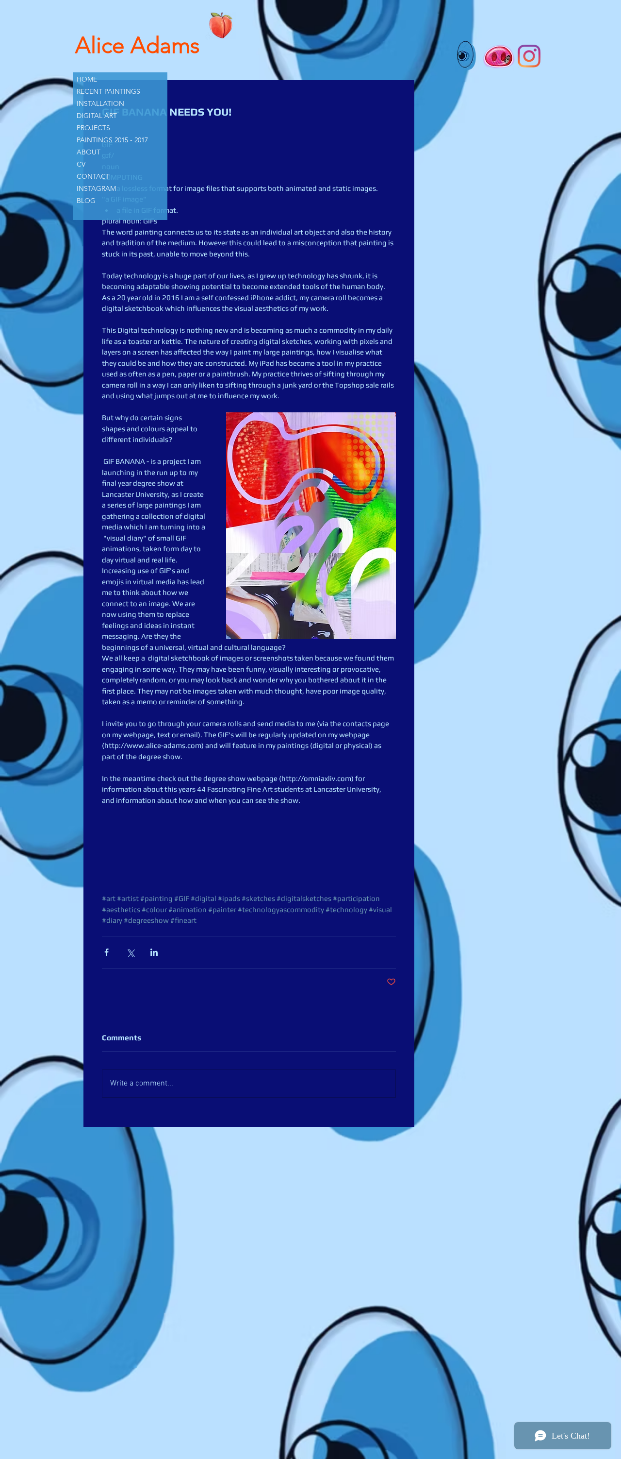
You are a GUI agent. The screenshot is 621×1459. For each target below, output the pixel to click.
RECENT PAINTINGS (108, 91)
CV (81, 164)
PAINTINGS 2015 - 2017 (112, 140)
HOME (87, 79)
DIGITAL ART (97, 115)
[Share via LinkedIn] (154, 952)
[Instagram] (529, 56)
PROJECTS (93, 127)
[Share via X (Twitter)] (130, 952)
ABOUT (88, 152)
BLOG (86, 200)
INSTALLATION (100, 103)
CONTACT (93, 176)
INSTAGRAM (96, 188)
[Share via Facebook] (106, 952)
